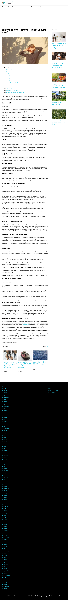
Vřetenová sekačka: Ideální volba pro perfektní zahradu (57, 104)
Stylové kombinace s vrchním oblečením (15, 86)
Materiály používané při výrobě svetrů (14, 82)
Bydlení (4, 6)
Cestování (9, 6)
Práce (32, 6)
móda (47, 346)
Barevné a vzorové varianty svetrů (14, 84)
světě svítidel (7, 311)
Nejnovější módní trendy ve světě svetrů (15, 92)
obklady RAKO (20, 143)
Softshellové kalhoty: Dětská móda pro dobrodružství (40, 364)
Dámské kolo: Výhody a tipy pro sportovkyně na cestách (58, 122)
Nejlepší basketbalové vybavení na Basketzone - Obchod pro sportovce (58, 85)
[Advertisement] (34, 15)
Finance (13, 6)
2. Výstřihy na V (9, 75)
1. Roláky (8, 73)
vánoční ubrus (26, 324)
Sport (36, 6)
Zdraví (39, 6)
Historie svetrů (9, 69)
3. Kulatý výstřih (9, 77)
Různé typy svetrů (10, 71)
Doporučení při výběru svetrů (12, 90)
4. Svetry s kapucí (10, 80)
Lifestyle (25, 6)
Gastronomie (19, 6)
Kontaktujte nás (14, 342)
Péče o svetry (9, 88)
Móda (29, 6)
